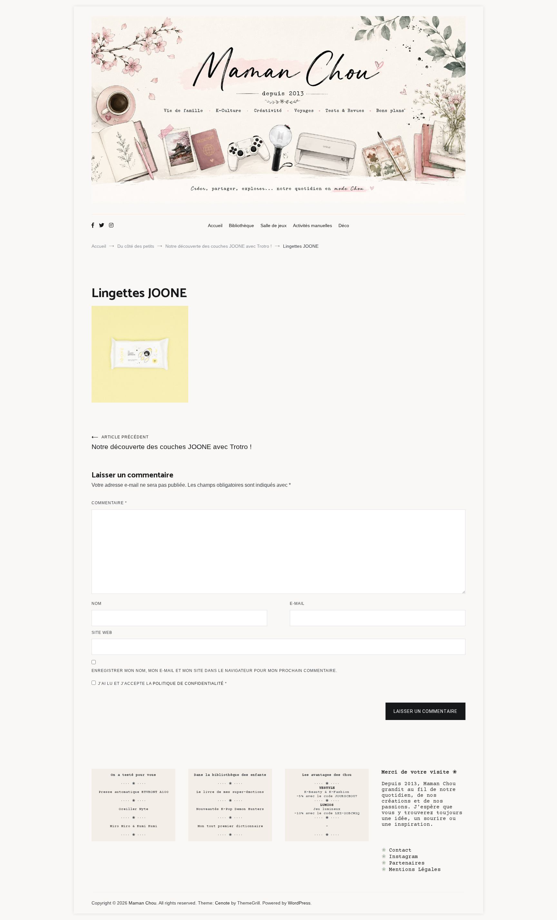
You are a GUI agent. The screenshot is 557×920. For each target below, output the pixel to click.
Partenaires (407, 863)
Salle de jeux (273, 225)
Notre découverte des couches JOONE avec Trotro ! (172, 442)
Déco (343, 225)
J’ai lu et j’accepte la (162, 683)
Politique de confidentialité (189, 683)
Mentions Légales (415, 870)
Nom (97, 603)
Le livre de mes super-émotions (230, 792)
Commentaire (109, 503)
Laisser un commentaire (425, 711)
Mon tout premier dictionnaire (230, 826)
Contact (400, 850)
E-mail (297, 603)
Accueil (215, 225)
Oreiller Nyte (133, 809)
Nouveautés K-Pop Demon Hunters (230, 809)
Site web (102, 632)
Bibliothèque (241, 225)
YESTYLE (327, 788)
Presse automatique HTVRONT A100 (134, 792)
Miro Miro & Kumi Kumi (133, 826)
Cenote (222, 902)
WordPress (299, 902)
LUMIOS (327, 805)
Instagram (403, 857)
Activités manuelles (312, 225)
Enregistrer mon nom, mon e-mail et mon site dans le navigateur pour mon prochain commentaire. (214, 670)
